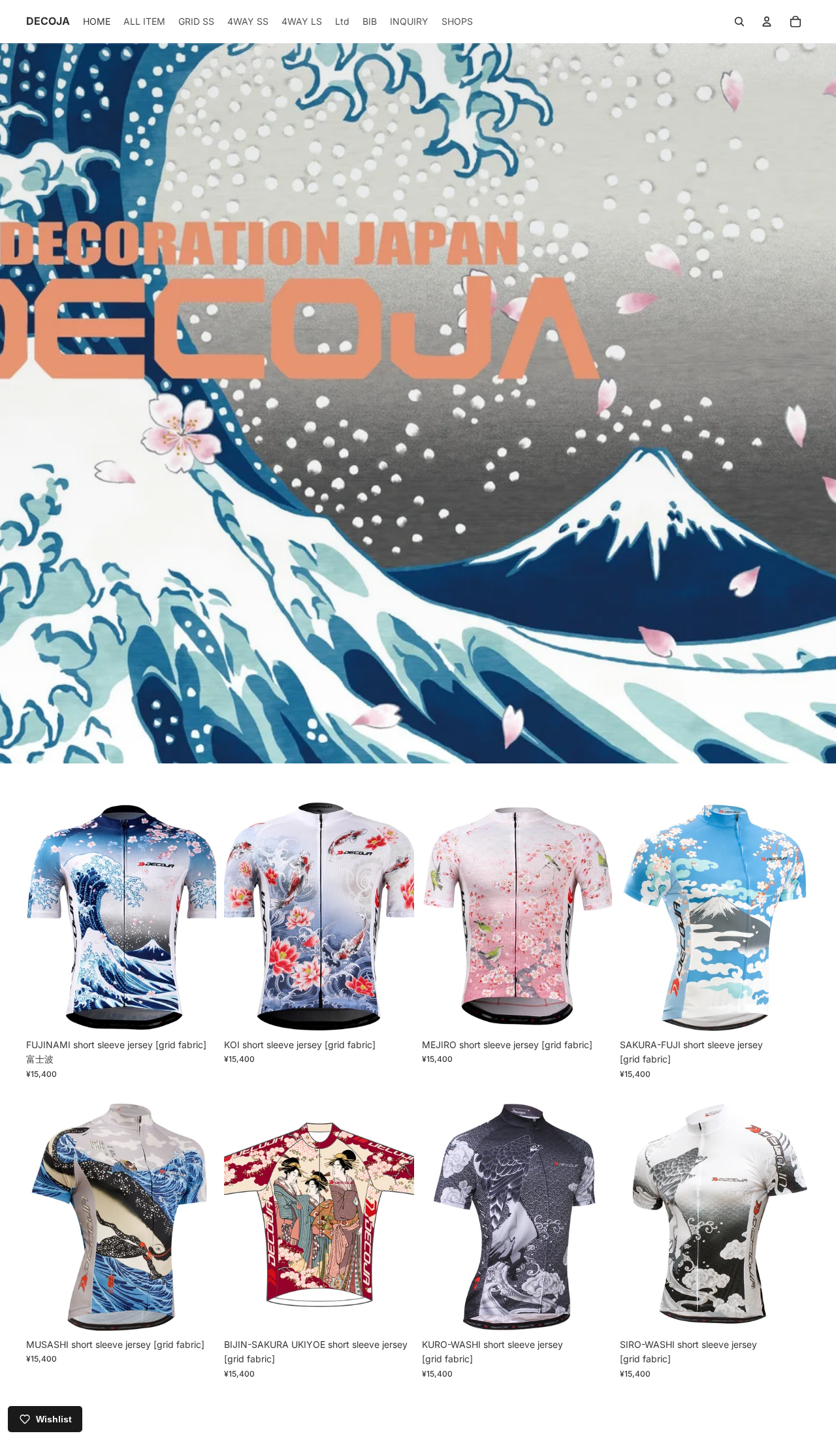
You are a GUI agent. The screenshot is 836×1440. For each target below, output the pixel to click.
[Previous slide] (45, 913)
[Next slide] (196, 913)
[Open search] (739, 21)
